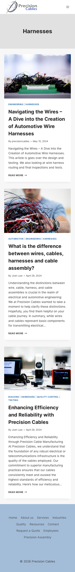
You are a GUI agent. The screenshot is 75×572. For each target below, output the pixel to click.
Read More (17, 175)
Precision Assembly (37, 537)
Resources (37, 524)
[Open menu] (67, 7)
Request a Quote (28, 530)
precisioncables (20, 141)
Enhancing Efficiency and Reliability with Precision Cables (33, 415)
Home (13, 517)
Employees (51, 530)
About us (27, 517)
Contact (53, 524)
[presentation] (37, 76)
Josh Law (17, 275)
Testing (13, 400)
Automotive (16, 238)
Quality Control (48, 397)
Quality (21, 524)
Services (43, 517)
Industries (59, 517)
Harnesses (32, 104)
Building (13, 397)
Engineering (16, 104)
